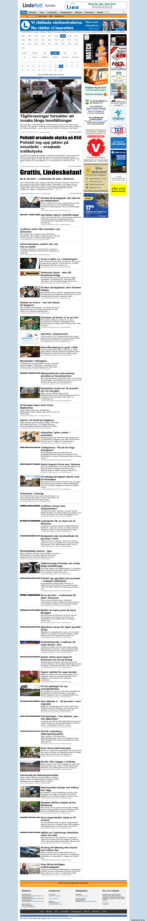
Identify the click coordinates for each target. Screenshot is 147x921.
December (75, 57)
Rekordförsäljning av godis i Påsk (59, 347)
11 (77, 62)
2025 (76, 44)
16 (44, 66)
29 (55, 70)
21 (72, 66)
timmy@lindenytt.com (28, 906)
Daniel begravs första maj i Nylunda (60, 464)
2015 (69, 40)
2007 (76, 36)
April (55, 53)
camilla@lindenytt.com (37, 898)
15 (39, 66)
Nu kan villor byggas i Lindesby (58, 761)
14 (33, 66)
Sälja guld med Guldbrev (61, 918)
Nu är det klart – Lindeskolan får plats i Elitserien (47, 179)
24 (28, 70)
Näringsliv (32, 12)
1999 (23, 36)
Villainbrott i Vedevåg (32, 493)
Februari (34, 53)
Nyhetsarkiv (32, 16)
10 (72, 62)
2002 (43, 36)
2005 (63, 36)
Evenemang (89, 12)
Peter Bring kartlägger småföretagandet (53, 865)
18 (55, 66)
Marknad (78, 12)
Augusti (34, 57)
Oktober (55, 57)
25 (33, 70)
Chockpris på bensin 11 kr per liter (60, 317)
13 (28, 66)
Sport (42, 12)
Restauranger (42, 16)
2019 (36, 44)
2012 (49, 40)
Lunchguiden (52, 12)
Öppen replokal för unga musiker (59, 672)
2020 (43, 44)
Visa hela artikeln (75, 132)
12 (22, 66)
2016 (76, 40)
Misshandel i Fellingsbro (33, 361)
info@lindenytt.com (55, 895)
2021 (49, 44)
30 (61, 70)
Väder (51, 16)
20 (66, 66)
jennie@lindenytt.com (37, 901)
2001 (36, 36)
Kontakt (100, 12)
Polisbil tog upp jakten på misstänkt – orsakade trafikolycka (44, 146)
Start (23, 12)
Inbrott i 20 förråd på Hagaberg (37, 420)
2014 (63, 40)
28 (50, 70)
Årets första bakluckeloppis (56, 748)
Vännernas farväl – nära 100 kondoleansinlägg (56, 273)
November (65, 57)
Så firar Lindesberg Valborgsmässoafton (52, 732)
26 (39, 70)
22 (77, 66)
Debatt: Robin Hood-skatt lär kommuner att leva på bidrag (56, 658)
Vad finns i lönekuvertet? (54, 334)
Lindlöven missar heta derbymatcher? (53, 507)
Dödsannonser (59, 16)
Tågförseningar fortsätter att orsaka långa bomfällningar (47, 118)
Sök (124, 12)
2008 (23, 40)
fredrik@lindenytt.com (37, 895)
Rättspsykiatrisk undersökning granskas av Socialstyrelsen (57, 374)
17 (50, 66)
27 (44, 70)
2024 (69, 44)
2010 (36, 40)
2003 (49, 36)
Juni (75, 53)
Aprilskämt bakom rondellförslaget (60, 215)
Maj (65, 53)
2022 (56, 44)
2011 (42, 40)
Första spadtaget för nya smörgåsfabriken (54, 687)
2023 (63, 44)
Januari (24, 53)
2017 (23, 44)
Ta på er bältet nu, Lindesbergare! (59, 259)
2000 (29, 36)
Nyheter (23, 16)
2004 (56, 36)
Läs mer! (58, 189)
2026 (23, 48)
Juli (25, 57)
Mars (44, 53)
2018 (29, 44)
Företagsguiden (66, 12)
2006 (69, 36)
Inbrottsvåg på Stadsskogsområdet (39, 775)
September (45, 57)
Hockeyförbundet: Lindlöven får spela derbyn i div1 (58, 643)
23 (22, 70)
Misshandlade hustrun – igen (36, 551)
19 (61, 66)
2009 (29, 40)
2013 (56, 40)
